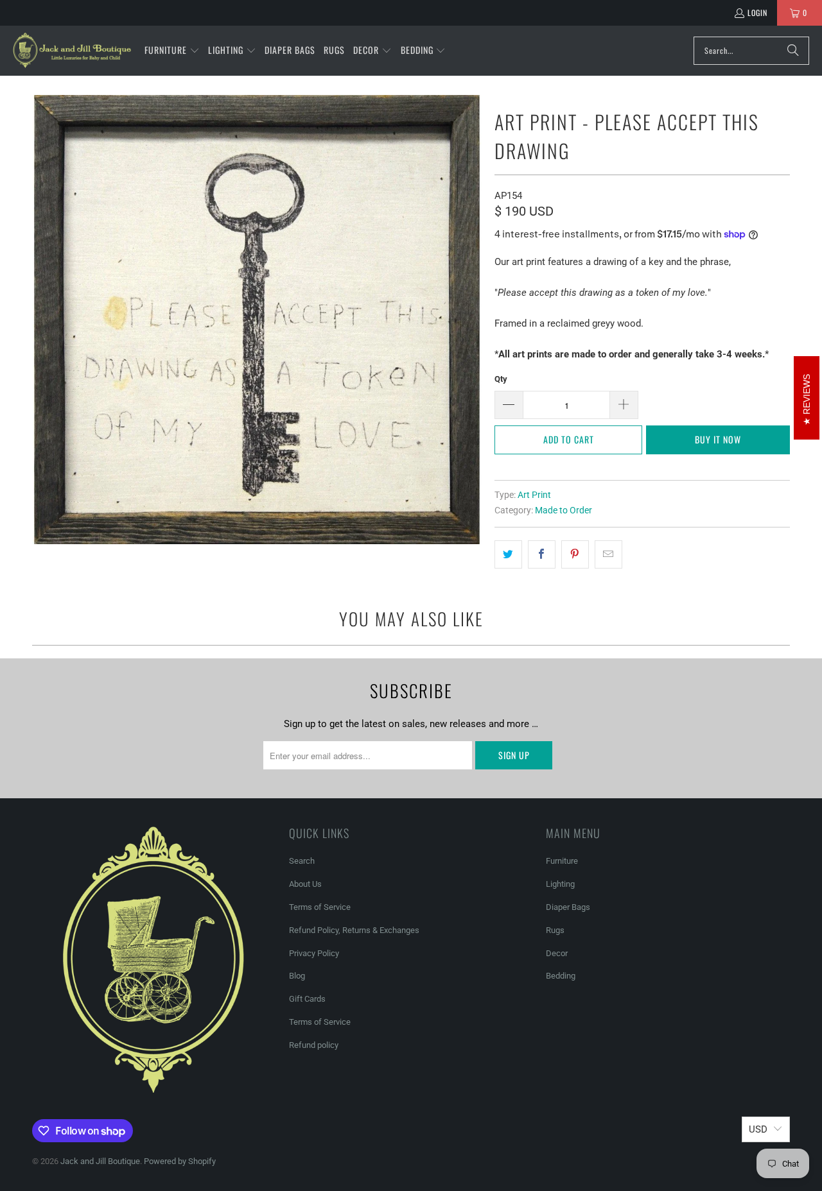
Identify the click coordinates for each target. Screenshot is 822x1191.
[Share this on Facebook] (541, 554)
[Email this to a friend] (608, 554)
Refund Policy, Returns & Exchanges (354, 930)
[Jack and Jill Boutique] (72, 50)
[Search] (793, 51)
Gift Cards (307, 999)
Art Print (534, 495)
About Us (305, 884)
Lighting (560, 884)
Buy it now (718, 439)
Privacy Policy (314, 953)
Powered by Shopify (180, 1161)
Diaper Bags (568, 907)
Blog (297, 976)
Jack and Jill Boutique (100, 1161)
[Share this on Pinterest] (575, 554)
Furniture (562, 861)
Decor (557, 953)
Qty (500, 379)
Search (302, 861)
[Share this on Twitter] (508, 554)
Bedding (560, 976)
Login (757, 12)
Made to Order (563, 510)
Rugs (555, 930)
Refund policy (313, 1045)
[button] (172, 51)
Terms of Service (320, 907)
